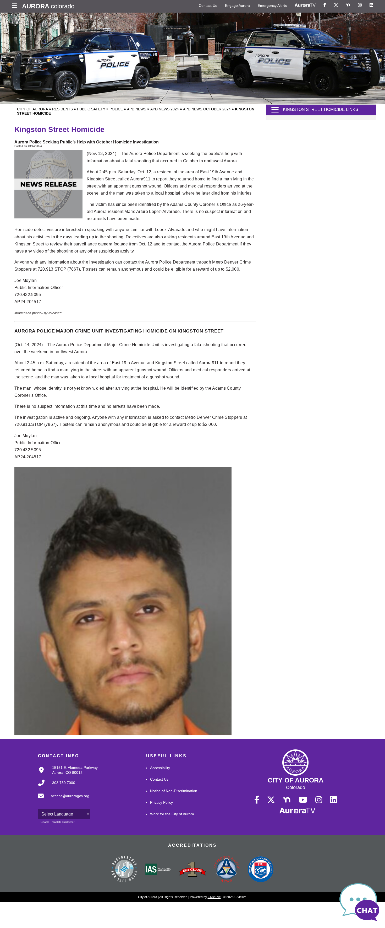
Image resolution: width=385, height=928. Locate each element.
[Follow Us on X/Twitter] (336, 5)
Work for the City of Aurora (172, 814)
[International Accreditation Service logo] (158, 869)
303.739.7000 (63, 783)
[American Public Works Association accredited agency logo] (226, 870)
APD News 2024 (164, 109)
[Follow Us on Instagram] (360, 5)
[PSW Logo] (124, 870)
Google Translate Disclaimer (57, 821)
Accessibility (160, 768)
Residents (62, 109)
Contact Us (208, 5)
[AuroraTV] (305, 5)
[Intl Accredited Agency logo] (261, 869)
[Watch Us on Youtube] (303, 800)
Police (116, 109)
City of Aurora (32, 109)
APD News (136, 109)
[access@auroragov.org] (62, 800)
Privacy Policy (161, 802)
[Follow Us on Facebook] (324, 5)
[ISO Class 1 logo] (192, 870)
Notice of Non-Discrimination (173, 791)
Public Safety (91, 109)
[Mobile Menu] (15, 6)
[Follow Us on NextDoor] (348, 5)
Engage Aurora (237, 5)
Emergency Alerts (272, 5)
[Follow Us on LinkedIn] (371, 5)
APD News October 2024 (207, 109)
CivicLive (214, 897)
